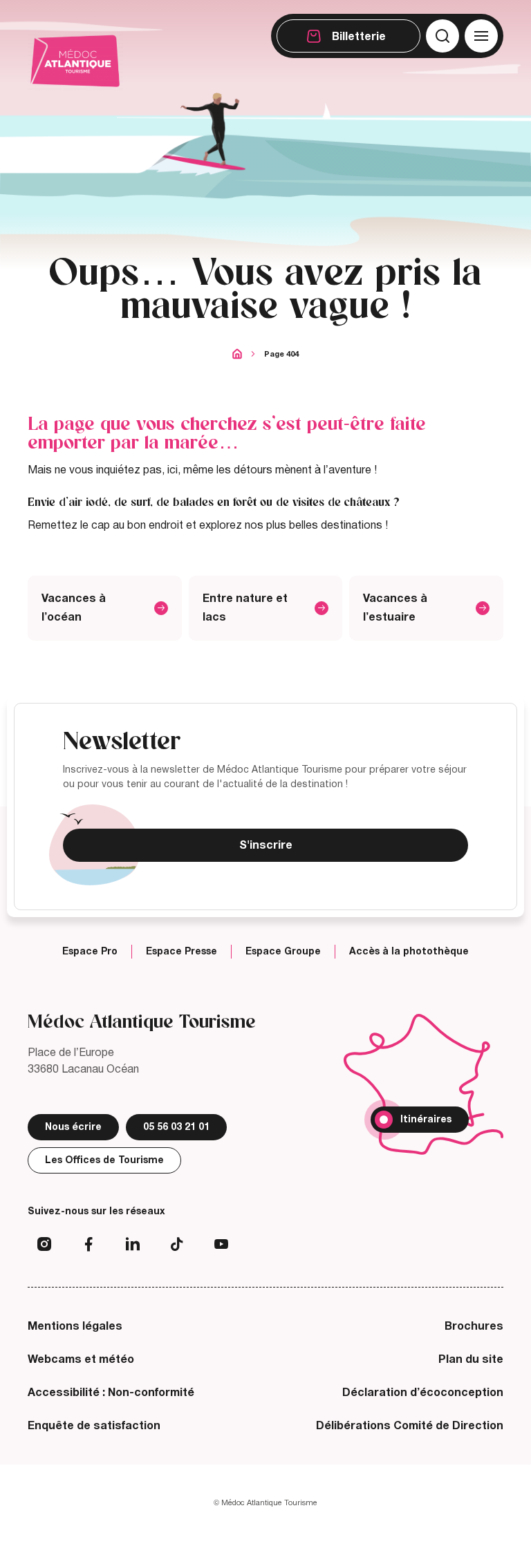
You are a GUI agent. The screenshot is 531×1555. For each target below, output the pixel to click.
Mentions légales (75, 1326)
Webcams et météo (81, 1359)
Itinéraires (425, 1119)
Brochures (474, 1326)
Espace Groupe (283, 951)
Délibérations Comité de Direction (409, 1426)
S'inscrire (265, 845)
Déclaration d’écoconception (422, 1393)
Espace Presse (181, 951)
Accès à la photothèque (409, 951)
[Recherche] (442, 36)
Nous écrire (73, 1127)
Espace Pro (90, 951)
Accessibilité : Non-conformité (111, 1393)
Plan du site (470, 1359)
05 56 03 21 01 (176, 1127)
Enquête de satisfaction (94, 1426)
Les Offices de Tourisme (104, 1160)
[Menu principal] (481, 36)
